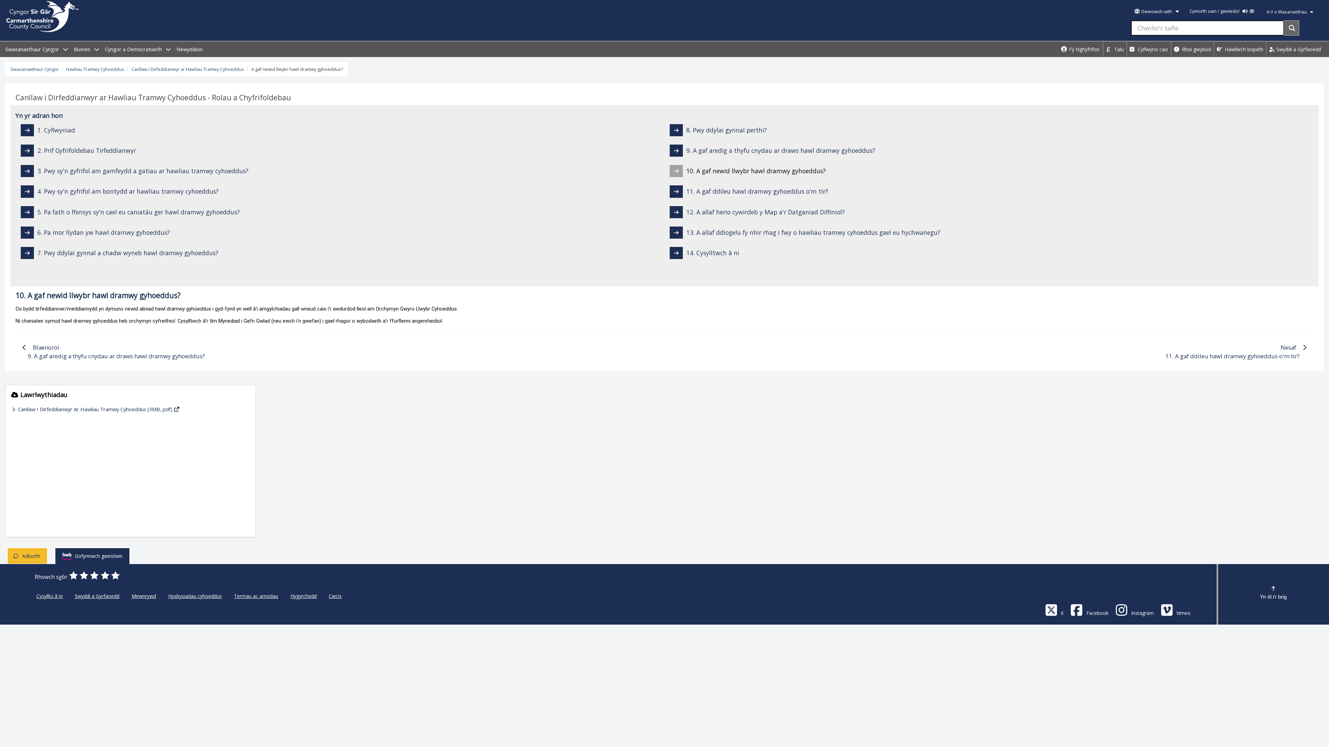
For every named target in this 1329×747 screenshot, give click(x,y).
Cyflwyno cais (1152, 49)
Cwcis (335, 596)
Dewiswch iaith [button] (1156, 12)
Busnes (83, 49)
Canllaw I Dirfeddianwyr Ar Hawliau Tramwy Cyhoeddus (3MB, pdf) (95, 409)
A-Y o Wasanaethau (1287, 12)
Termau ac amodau (256, 596)
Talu (1118, 49)
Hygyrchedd (303, 596)
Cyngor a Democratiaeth (134, 49)
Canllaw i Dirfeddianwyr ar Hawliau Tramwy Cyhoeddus (188, 69)
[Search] (1291, 28)
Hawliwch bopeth (1243, 49)
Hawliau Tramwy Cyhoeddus (95, 69)
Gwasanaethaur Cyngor (33, 49)
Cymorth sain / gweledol (1215, 11)
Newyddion (189, 49)
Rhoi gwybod (1196, 49)
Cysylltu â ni (49, 596)
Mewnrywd (144, 596)
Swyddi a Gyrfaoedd (1298, 49)
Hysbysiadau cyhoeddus (195, 596)
